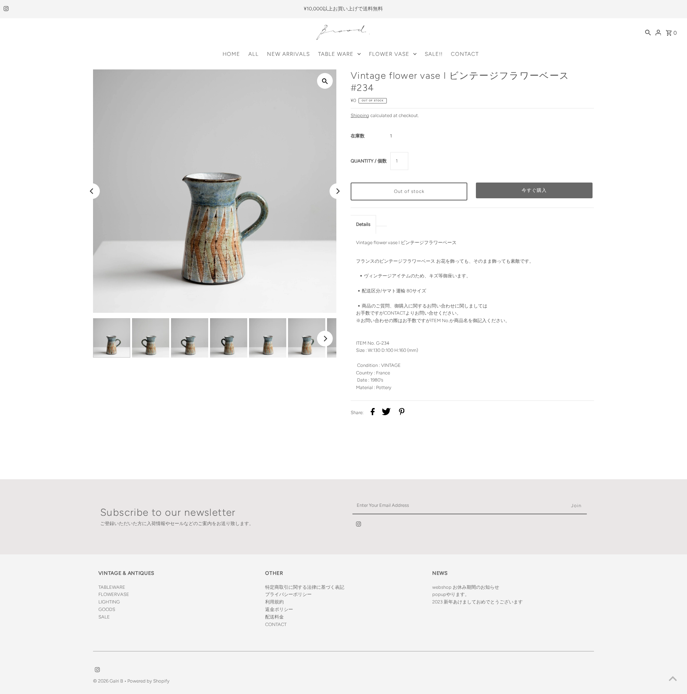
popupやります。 (450, 594)
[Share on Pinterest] (402, 413)
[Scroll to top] (673, 680)
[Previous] (92, 191)
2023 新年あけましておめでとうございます (477, 602)
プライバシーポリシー (288, 594)
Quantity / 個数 (369, 161)
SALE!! (434, 54)
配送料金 (274, 617)
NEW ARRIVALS (288, 54)
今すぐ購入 (534, 190)
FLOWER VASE (389, 54)
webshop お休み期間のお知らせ (465, 587)
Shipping (360, 115)
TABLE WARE (336, 54)
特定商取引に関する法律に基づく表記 (304, 587)
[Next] (337, 191)
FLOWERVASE (113, 594)
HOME (231, 54)
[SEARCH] (648, 32)
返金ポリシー (279, 609)
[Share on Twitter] (386, 413)
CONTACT (465, 54)
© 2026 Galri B (108, 681)
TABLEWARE (111, 587)
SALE (104, 617)
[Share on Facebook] (373, 413)
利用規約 (274, 602)
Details (363, 224)
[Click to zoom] (325, 81)
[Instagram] (5, 9)
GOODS (106, 609)
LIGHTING (109, 602)
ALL (253, 54)
